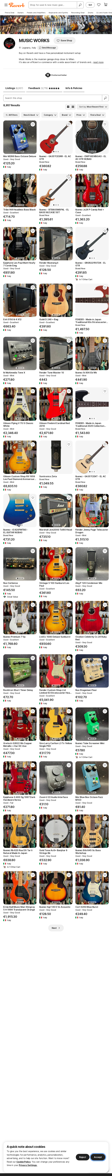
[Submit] (105, 98)
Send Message (49, 47)
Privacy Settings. (28, 1165)
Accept (98, 1157)
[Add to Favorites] (33, 124)
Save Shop (66, 40)
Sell (90, 5)
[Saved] (99, 5)
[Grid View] (68, 107)
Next (54, 928)
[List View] (73, 107)
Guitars (20, 12)
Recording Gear (78, 12)
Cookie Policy (23, 1161)
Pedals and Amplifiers (36, 12)
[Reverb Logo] (16, 5)
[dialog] (56, 1157)
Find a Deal (9, 12)
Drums (90, 12)
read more (98, 62)
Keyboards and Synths (58, 12)
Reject (82, 1157)
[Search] (80, 5)
